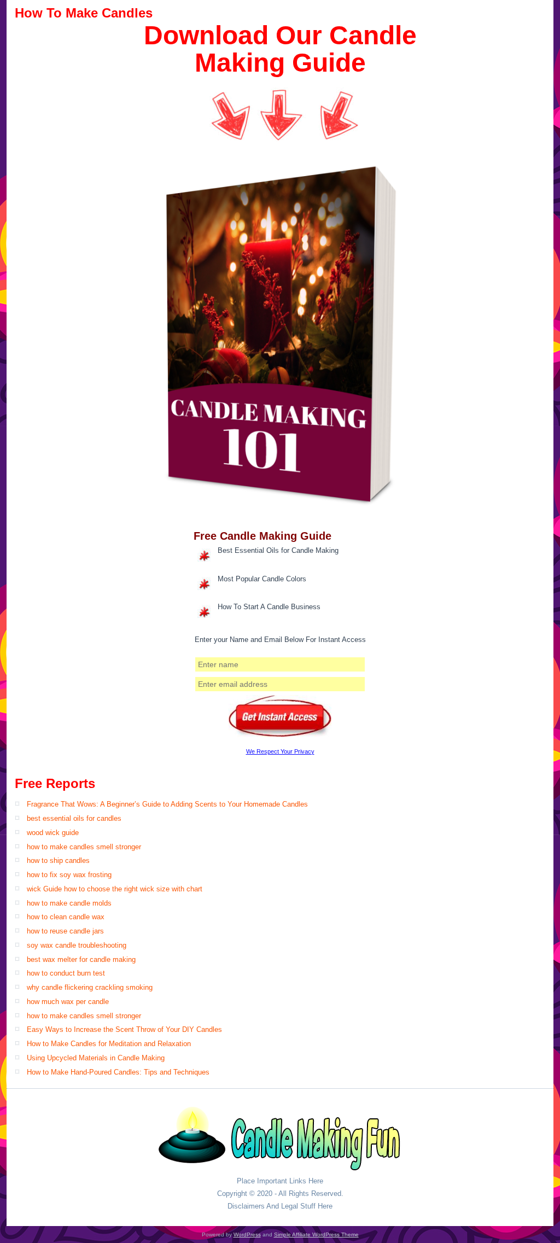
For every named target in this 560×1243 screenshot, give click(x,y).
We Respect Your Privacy (280, 751)
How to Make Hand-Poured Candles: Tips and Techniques (118, 1072)
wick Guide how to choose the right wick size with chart (114, 889)
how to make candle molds (69, 903)
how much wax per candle (68, 1001)
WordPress (247, 1235)
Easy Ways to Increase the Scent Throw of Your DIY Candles (124, 1029)
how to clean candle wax (65, 917)
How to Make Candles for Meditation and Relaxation (109, 1044)
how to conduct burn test (66, 973)
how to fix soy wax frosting (69, 875)
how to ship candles (58, 860)
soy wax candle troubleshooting (76, 945)
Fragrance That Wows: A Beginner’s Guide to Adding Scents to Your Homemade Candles (167, 804)
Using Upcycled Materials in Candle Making (96, 1058)
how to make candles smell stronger (84, 847)
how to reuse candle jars (65, 931)
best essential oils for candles (74, 818)
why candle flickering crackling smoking (90, 987)
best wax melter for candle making (81, 959)
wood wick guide (53, 832)
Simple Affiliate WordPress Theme (316, 1235)
